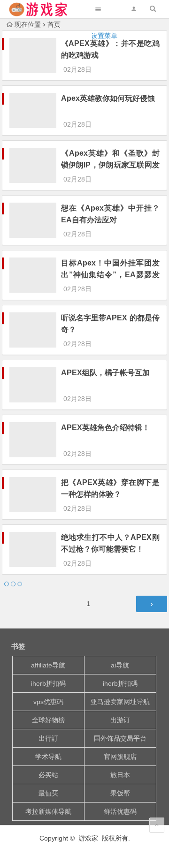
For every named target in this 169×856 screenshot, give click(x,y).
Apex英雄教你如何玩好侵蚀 (108, 98)
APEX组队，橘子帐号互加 (105, 373)
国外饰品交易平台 (120, 738)
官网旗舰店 (120, 756)
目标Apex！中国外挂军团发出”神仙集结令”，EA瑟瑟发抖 (110, 274)
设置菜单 (104, 35)
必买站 (48, 775)
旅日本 (120, 775)
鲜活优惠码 (120, 811)
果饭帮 (120, 793)
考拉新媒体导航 (48, 811)
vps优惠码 (48, 701)
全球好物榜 (48, 720)
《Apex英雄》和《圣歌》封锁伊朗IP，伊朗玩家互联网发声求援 (110, 165)
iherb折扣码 (48, 683)
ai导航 (120, 665)
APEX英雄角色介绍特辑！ (105, 428)
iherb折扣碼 (120, 683)
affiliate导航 (48, 665)
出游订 (120, 720)
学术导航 (48, 756)
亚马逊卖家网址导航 (120, 701)
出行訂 (48, 738)
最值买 (48, 793)
